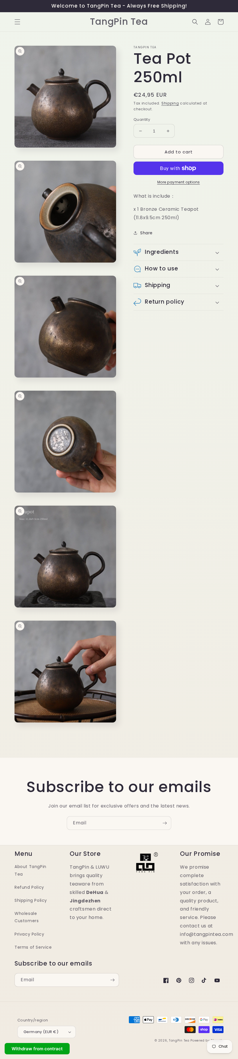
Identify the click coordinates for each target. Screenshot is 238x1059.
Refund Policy (29, 887)
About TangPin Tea (30, 870)
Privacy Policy (29, 934)
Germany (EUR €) (41, 1032)
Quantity (142, 119)
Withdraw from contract (37, 1048)
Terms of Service (33, 947)
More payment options (178, 182)
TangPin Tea (179, 1040)
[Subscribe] (164, 823)
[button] (17, 21)
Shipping (170, 103)
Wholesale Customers (27, 917)
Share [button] (146, 233)
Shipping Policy (31, 900)
